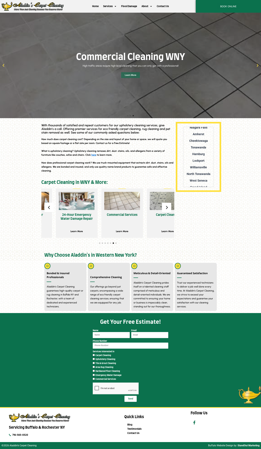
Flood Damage (129, 6)
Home (95, 6)
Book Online (228, 6)
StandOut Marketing (248, 445)
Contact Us (163, 6)
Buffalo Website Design (220, 445)
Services (108, 6)
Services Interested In (103, 352)
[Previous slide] (49, 207)
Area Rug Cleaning (104, 367)
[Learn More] (62, 200)
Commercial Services (105, 379)
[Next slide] (166, 207)
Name (95, 330)
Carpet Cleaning (103, 355)
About (145, 6)
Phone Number (100, 341)
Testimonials (134, 429)
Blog (129, 425)
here (93, 154)
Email (134, 330)
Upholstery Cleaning (105, 359)
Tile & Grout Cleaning (105, 363)
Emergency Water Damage (108, 375)
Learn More (62, 231)
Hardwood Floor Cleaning (107, 371)
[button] (3, 65)
